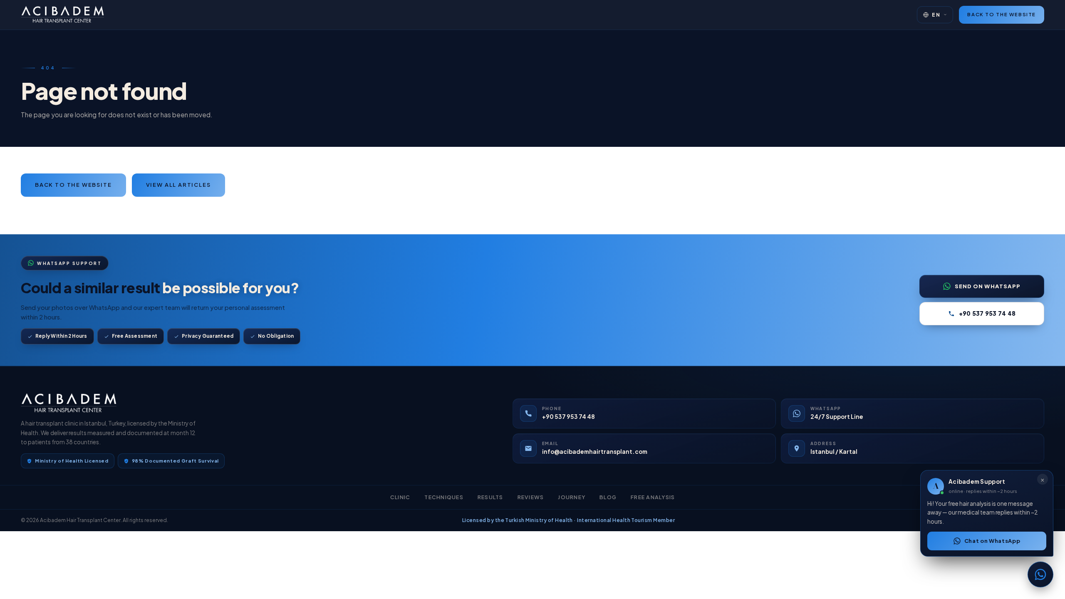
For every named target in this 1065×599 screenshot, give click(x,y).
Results (490, 497)
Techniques (443, 497)
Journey (571, 497)
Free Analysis (653, 497)
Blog (608, 497)
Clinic (400, 497)
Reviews (531, 497)
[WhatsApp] (1040, 574)
